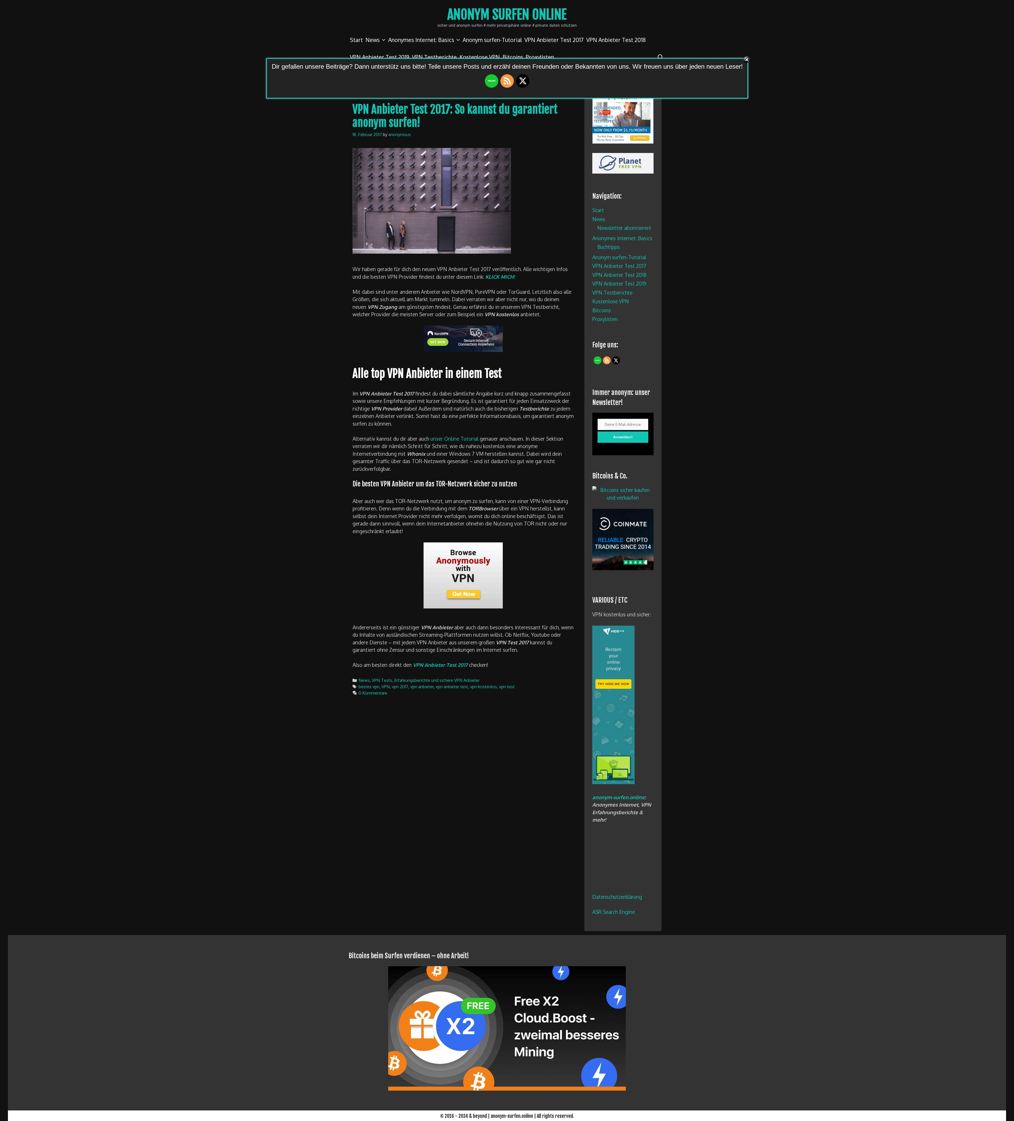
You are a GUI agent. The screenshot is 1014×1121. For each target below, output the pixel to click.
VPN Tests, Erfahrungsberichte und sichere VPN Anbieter (426, 680)
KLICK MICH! (500, 276)
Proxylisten (605, 319)
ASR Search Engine (613, 912)
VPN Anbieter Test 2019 (619, 283)
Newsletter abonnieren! (624, 228)
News (372, 39)
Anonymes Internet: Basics (421, 39)
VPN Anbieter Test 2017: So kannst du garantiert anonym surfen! (455, 116)
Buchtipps (608, 247)
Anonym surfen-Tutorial (492, 39)
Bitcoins (601, 310)
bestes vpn (369, 686)
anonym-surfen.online (618, 797)
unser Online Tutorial (454, 438)
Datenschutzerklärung (617, 897)
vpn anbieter (422, 686)
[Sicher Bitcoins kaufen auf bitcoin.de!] (623, 497)
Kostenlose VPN (610, 301)
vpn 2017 (400, 686)
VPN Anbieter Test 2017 (554, 39)
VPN (386, 686)
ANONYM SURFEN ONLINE (507, 14)
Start (356, 39)
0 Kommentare (373, 693)
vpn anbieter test (452, 686)
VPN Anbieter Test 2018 (616, 39)
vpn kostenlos (483, 686)
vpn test (507, 686)
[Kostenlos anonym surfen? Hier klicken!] (613, 782)
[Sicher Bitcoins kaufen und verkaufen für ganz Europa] (623, 568)
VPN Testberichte (612, 292)
